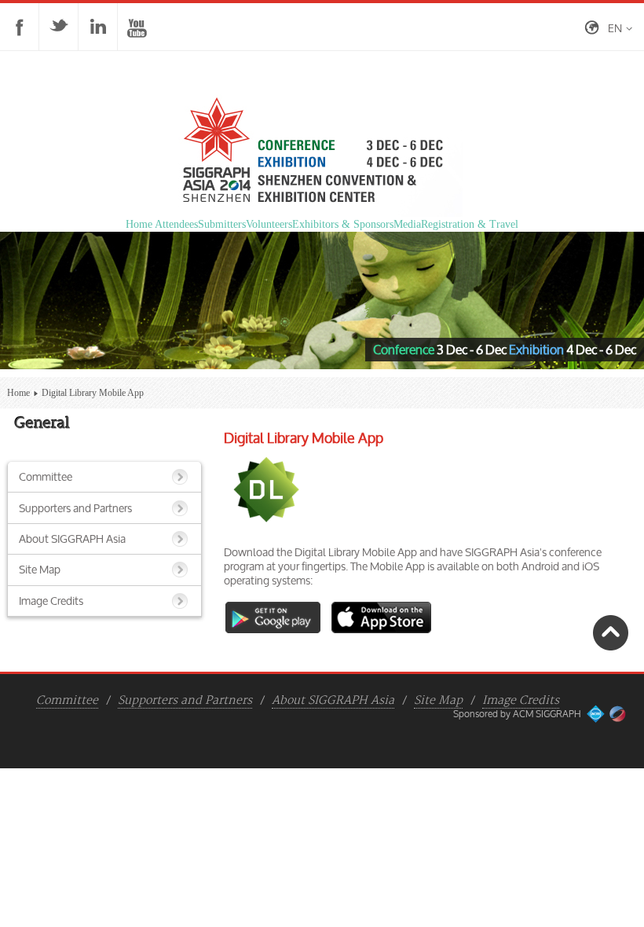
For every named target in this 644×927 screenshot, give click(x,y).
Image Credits (51, 600)
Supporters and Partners (75, 507)
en (615, 27)
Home (18, 392)
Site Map (39, 569)
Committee (45, 476)
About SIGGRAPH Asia (72, 538)
